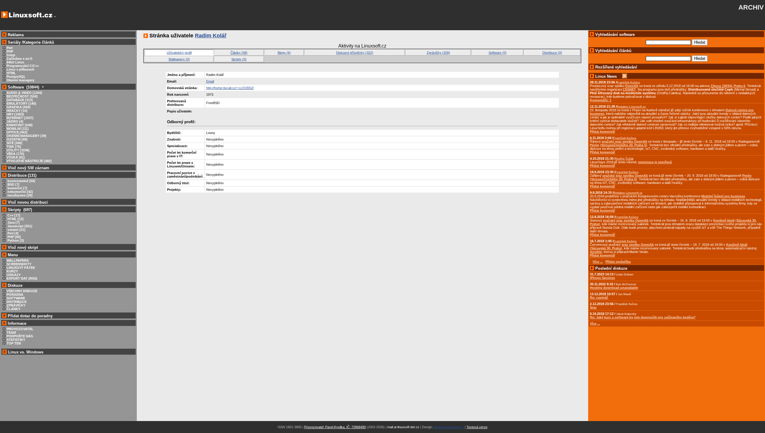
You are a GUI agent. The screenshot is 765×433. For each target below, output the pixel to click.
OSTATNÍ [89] (17, 139)
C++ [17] (13, 215)
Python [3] (15, 240)
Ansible (596, 252)
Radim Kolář (211, 36)
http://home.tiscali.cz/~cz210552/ (230, 88)
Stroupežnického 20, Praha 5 (623, 145)
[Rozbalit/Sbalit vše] (42, 87)
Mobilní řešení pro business (723, 196)
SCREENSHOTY (19, 264)
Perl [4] (13, 233)
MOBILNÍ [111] (18, 128)
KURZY (12, 271)
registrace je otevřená (655, 162)
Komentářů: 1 (600, 100)
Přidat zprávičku (618, 261)
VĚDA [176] (15, 153)
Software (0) (498, 52)
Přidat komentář (602, 131)
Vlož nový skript (23, 247)
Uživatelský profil (179, 52)
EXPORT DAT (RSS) (22, 278)
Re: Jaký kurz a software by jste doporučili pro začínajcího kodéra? (643, 317)
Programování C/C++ (23, 66)
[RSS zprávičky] (624, 76)
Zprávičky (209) (438, 52)
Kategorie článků (38, 42)
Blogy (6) (284, 52)
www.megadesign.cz (449, 427)
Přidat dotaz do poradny (30, 316)
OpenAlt (631, 86)
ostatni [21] (16, 229)
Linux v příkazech (20, 69)
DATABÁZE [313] (20, 100)
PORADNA (15, 294)
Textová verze (476, 427)
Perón (594, 145)
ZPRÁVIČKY (16, 305)
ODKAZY (14, 275)
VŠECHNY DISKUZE (22, 291)
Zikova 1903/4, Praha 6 (728, 86)
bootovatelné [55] (21, 181)
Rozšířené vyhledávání (616, 67)
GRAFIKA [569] (18, 107)
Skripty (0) (239, 59)
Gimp (11, 55)
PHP (10, 51)
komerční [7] (17, 188)
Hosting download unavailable (614, 287)
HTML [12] (15, 219)
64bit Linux (15, 62)
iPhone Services (602, 278)
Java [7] (13, 222)
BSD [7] (13, 184)
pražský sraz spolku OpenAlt (624, 141)
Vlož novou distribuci (28, 202)
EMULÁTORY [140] (21, 103)
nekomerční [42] (20, 191)
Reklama (16, 35)
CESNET (629, 89)
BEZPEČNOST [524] (22, 96)
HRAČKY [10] (17, 110)
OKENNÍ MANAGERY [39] (26, 136)
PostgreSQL (16, 76)
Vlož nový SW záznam (28, 168)
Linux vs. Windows (25, 352)
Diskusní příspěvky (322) (354, 52)
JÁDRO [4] (15, 121)
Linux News (606, 76)
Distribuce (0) (552, 52)
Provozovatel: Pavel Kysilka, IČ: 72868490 (335, 427)
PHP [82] (14, 237)
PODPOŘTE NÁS (20, 336)
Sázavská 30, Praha (606, 248)
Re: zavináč (599, 297)
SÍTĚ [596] (14, 143)
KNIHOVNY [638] (20, 125)
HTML (11, 73)
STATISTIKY (16, 339)
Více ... (595, 323)
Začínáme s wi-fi (19, 58)
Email (210, 81)
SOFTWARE (16, 298)
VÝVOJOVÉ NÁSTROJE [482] (29, 161)
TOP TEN (14, 343)
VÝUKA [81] (16, 157)
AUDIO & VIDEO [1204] (24, 92)
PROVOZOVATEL (20, 329)
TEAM (11, 332)
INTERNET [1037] (20, 118)
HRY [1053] (15, 114)
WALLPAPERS (18, 260)
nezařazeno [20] (20, 195)
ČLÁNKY (13, 309)
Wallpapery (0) (179, 59)
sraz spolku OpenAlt (638, 244)
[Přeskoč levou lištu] (54, 17)
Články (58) (238, 52)
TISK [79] (14, 146)
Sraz (593, 307)
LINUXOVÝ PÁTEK (21, 267)
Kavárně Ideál (724, 220)
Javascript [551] (19, 226)
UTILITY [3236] (18, 150)
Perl (10, 48)
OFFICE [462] (17, 132)
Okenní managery (20, 80)
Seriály (14, 42)
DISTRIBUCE (17, 302)
